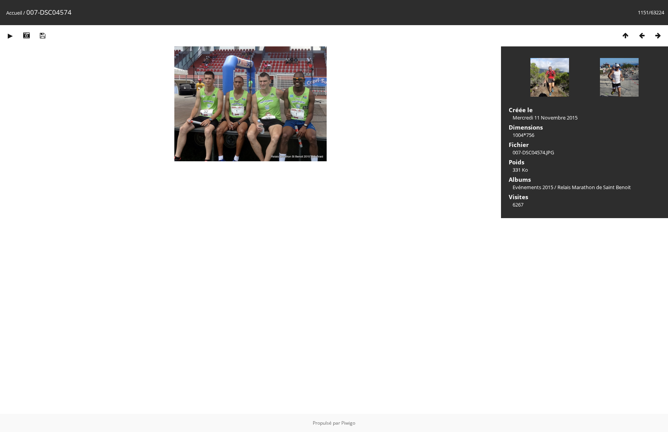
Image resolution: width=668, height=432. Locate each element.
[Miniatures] (625, 35)
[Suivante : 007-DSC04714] (658, 35)
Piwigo (348, 423)
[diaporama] (10, 35)
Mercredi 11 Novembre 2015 (545, 117)
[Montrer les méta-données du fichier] (26, 35)
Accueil (14, 12)
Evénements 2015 (533, 187)
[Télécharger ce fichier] (42, 35)
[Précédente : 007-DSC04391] (642, 35)
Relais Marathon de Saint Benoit (594, 187)
